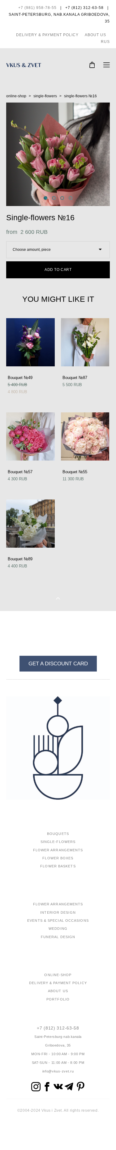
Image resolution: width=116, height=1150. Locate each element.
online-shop (16, 96)
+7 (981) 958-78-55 (37, 8)
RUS (105, 42)
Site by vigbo (58, 1135)
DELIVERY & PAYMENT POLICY (47, 35)
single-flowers (45, 96)
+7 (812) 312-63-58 (58, 1028)
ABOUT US (95, 35)
